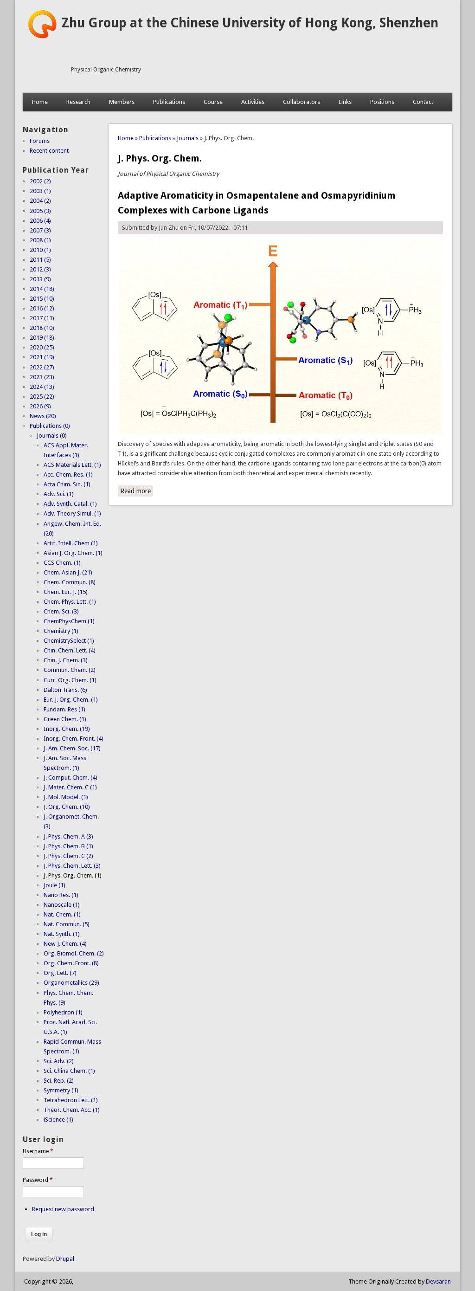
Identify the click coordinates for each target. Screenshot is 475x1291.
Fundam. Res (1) (64, 709)
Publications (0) (50, 425)
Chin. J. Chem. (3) (66, 660)
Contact (423, 101)
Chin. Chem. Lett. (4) (70, 650)
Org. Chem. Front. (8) (71, 963)
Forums (40, 140)
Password (38, 1180)
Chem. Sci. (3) (61, 611)
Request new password (63, 1209)
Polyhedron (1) (63, 1012)
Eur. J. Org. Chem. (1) (71, 699)
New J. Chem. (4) (65, 943)
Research (78, 101)
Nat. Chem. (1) (62, 914)
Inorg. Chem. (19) (67, 728)
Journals (188, 138)
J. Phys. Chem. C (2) (68, 855)
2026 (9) (40, 406)
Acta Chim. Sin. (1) (67, 484)
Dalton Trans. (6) (65, 689)
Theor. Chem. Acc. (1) (72, 1109)
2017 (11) (42, 318)
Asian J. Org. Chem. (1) (73, 552)
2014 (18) (42, 288)
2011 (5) (40, 259)
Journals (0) (52, 435)
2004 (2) (40, 200)
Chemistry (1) (61, 630)
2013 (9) (40, 279)
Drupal (65, 1258)
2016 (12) (42, 308)
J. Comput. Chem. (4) (70, 777)
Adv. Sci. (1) (59, 494)
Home (40, 101)
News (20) (43, 416)
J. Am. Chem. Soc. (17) (72, 748)
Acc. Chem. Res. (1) (68, 474)
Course (213, 101)
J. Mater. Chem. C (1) (70, 787)
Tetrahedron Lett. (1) (71, 1100)
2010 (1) (40, 249)
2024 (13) (42, 386)
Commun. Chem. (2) (70, 669)
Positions (382, 101)
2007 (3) (40, 230)
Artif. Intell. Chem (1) (71, 543)
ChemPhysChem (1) (69, 621)
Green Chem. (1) (65, 719)
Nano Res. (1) (61, 894)
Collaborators (301, 101)
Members (122, 101)
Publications (169, 101)
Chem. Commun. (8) (70, 582)
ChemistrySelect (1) (69, 640)
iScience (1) (58, 1119)
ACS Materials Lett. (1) (72, 464)
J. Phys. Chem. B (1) (68, 846)
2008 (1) (40, 240)
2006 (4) (40, 220)
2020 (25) (42, 347)
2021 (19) (42, 357)
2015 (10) (42, 298)
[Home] (42, 36)
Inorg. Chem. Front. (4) (73, 738)
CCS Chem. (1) (62, 562)
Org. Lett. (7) (60, 972)
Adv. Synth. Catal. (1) (70, 503)
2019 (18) (42, 337)
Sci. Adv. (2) (59, 1061)
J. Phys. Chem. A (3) (68, 836)
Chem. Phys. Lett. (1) (70, 601)
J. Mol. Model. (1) (66, 797)
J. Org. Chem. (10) (67, 806)
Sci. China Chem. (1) (69, 1070)
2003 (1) (40, 190)
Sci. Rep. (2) (59, 1080)
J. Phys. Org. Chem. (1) (73, 875)
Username (38, 1151)
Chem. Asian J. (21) (68, 572)
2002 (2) (40, 181)
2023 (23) (42, 377)
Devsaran (438, 1281)
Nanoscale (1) (62, 904)
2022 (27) (42, 367)
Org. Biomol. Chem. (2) (74, 953)
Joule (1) (54, 885)
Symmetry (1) (61, 1090)
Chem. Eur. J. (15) (66, 591)
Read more (136, 491)
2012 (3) (40, 269)
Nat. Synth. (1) (62, 933)
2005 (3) (40, 210)
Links (345, 101)
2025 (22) (42, 396)
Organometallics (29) (71, 982)
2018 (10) (42, 327)
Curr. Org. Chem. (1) (70, 680)
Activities (252, 101)
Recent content (49, 150)
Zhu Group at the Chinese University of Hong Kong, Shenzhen (250, 23)
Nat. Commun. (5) (67, 924)
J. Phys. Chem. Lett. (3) (72, 865)
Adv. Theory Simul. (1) (72, 513)
